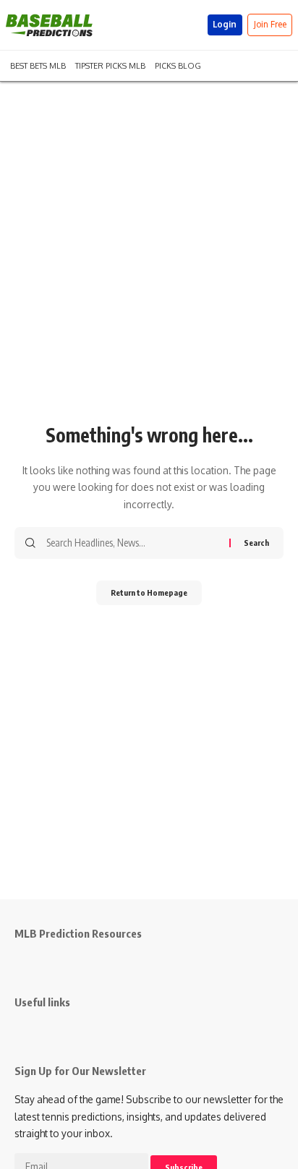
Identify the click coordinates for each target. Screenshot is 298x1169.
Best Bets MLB (38, 65)
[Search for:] (132, 543)
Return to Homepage (149, 592)
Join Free (270, 24)
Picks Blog (178, 65)
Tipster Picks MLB (110, 65)
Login (225, 24)
